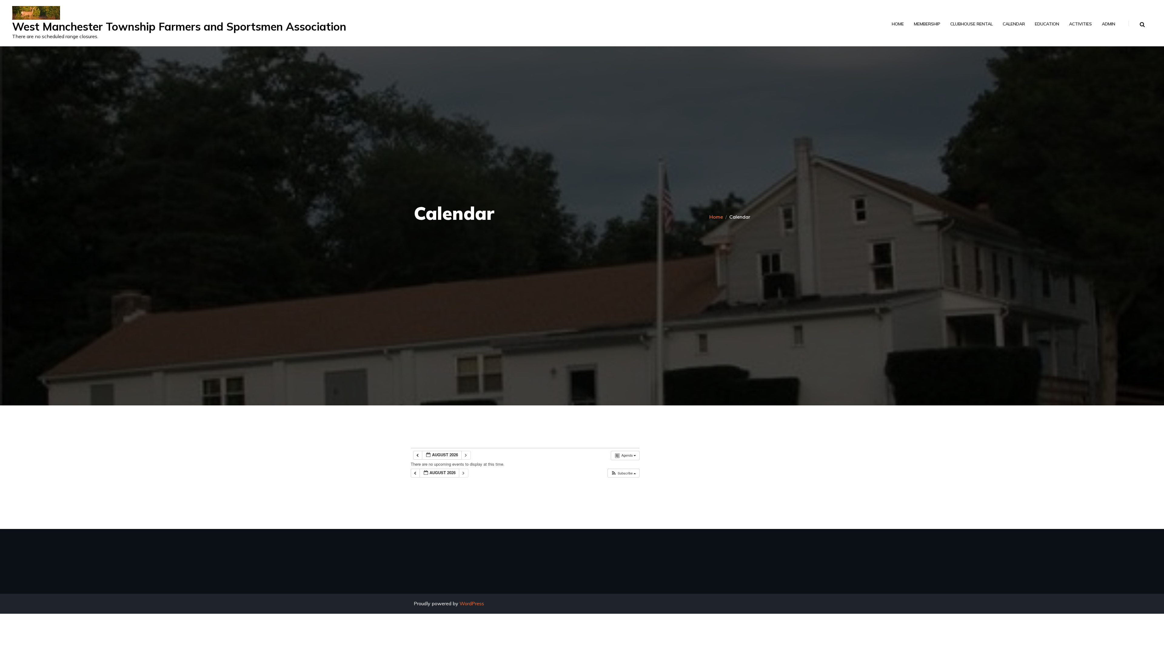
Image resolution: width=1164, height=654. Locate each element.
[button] (623, 473)
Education (1047, 24)
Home (898, 24)
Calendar (1014, 24)
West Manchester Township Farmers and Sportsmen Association (179, 26)
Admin (1108, 24)
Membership (927, 24)
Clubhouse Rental (971, 24)
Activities (1080, 24)
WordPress (472, 603)
